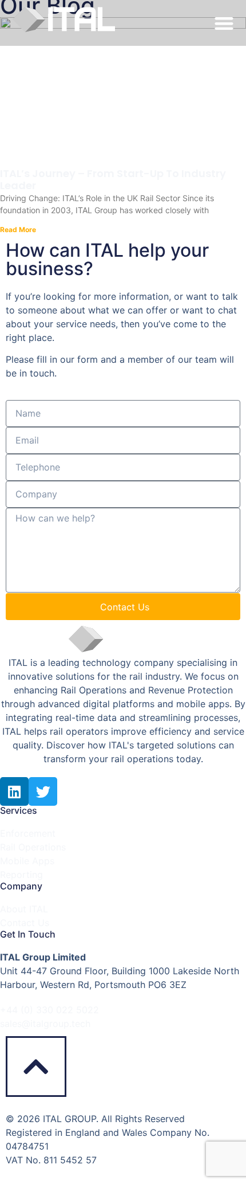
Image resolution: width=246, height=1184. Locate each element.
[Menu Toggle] (224, 23)
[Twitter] (43, 791)
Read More (18, 229)
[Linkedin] (14, 791)
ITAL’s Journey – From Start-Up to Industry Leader (113, 179)
